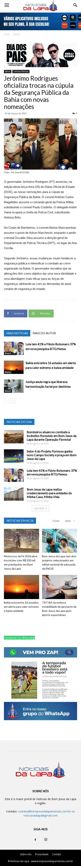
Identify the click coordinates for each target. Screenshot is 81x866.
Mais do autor (44, 333)
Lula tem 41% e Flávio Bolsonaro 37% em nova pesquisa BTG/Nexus (52, 472)
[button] (75, 5)
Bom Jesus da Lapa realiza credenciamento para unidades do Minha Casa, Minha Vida (49, 493)
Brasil (8, 353)
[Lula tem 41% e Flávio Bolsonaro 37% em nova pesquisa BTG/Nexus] (14, 348)
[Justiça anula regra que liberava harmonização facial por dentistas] (14, 386)
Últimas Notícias (21, 71)
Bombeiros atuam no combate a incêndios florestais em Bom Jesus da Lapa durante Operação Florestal (51, 435)
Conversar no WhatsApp (19, 637)
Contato (56, 854)
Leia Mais (39, 508)
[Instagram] (46, 840)
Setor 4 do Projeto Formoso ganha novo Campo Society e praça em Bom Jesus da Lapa (51, 454)
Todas (55, 520)
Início (7, 34)
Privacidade (41, 854)
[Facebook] (35, 840)
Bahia (17, 34)
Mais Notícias (17, 333)
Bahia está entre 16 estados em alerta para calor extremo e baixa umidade (21, 606)
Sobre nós (25, 854)
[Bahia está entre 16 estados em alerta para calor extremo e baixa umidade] (14, 367)
